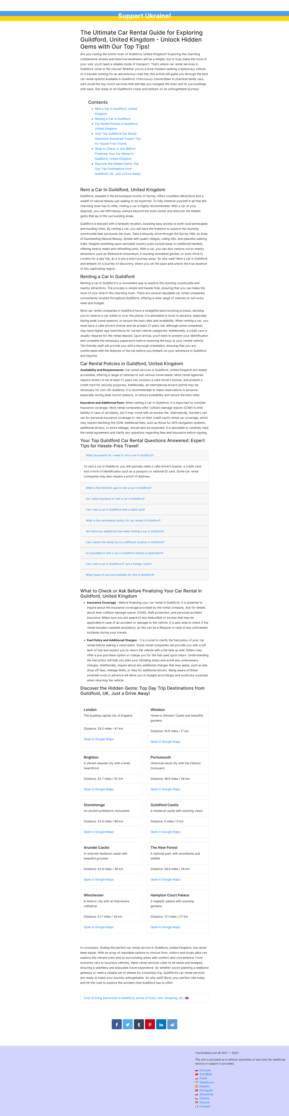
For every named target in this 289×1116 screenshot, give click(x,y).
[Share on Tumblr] (139, 1024)
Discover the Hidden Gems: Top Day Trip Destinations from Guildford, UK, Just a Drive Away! (118, 168)
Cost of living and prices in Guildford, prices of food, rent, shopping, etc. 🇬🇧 (136, 998)
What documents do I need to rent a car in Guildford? (120, 455)
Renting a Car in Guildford (112, 118)
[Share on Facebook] (117, 1024)
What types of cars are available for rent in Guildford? (120, 574)
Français (204, 1106)
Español (204, 1086)
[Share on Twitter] (128, 1024)
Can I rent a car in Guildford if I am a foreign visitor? (119, 564)
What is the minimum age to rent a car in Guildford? (119, 487)
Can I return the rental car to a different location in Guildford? (125, 542)
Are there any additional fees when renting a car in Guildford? (125, 531)
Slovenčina (206, 1094)
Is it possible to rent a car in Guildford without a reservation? (124, 553)
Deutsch (204, 1102)
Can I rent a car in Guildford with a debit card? (115, 509)
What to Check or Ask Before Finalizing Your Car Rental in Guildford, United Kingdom (115, 153)
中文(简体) (205, 1074)
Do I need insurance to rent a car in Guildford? (115, 498)
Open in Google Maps (99, 739)
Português (206, 1090)
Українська (206, 1082)
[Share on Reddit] (172, 1024)
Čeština (204, 1098)
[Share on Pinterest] (150, 1024)
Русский (205, 1070)
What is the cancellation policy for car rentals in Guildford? (123, 520)
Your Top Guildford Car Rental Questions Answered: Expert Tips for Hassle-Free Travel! (118, 138)
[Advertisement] (174, 120)
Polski (203, 1078)
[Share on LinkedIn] (161, 1024)
